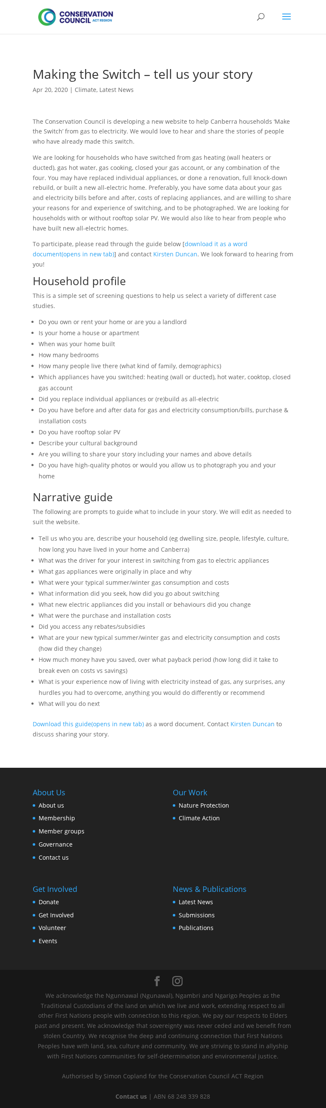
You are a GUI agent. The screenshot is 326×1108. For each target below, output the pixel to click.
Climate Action (199, 818)
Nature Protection (204, 805)
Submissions (197, 915)
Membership (57, 818)
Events (48, 941)
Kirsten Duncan (175, 254)
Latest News (116, 90)
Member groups (61, 831)
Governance (56, 844)
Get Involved (56, 915)
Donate (49, 902)
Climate (85, 90)
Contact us (54, 857)
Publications (196, 928)
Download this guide (88, 724)
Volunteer (52, 928)
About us (51, 805)
